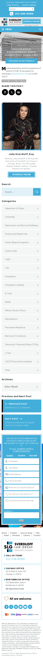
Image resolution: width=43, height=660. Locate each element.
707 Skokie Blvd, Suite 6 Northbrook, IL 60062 (16, 583)
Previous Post (18, 404)
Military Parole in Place (15, 310)
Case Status (13, 5)
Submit (21, 520)
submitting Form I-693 (20, 74)
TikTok (30, 607)
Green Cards (11, 251)
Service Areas (26, 533)
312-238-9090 (24, 13)
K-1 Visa (8, 293)
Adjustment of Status (14, 208)
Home (4, 533)
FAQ (37, 533)
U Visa (8, 353)
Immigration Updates (14, 285)
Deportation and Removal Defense (21, 225)
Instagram (20, 607)
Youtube (25, 607)
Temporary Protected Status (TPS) (21, 344)
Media (8, 302)
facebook (5, 92)
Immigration (10, 276)
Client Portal (29, 5)
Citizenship (10, 217)
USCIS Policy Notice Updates (18, 361)
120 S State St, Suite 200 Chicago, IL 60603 (16, 572)
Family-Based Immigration (17, 242)
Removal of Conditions (15, 336)
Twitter (11, 607)
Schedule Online (31, 21)
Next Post (11, 419)
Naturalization (11, 319)
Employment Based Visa (16, 234)
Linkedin (18, 92)
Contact (36, 535)
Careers (26, 535)
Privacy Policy (31, 653)
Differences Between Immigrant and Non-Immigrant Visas (19, 424)
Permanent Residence (15, 327)
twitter (12, 92)
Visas (7, 370)
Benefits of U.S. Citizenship (17, 407)
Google (16, 607)
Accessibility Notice (8, 655)
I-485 (7, 259)
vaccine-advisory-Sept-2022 (14, 81)
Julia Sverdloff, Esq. (21, 154)
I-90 (7, 268)
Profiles (13, 533)
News (6, 535)
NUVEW (19, 655)
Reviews (16, 535)
